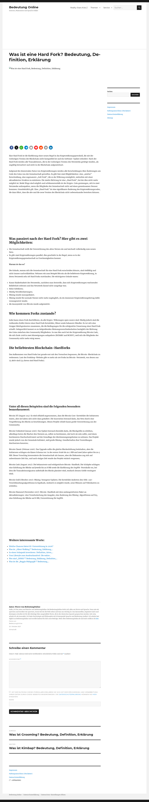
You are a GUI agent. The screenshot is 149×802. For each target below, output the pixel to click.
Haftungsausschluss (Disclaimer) (21, 774)
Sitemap (110, 118)
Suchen (109, 91)
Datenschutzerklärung (70, 694)
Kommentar (15, 659)
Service (106, 8)
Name (11, 700)
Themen (94, 8)
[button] (11, 147)
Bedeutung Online (23, 7)
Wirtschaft (12, 629)
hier (97, 619)
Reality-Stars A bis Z (78, 8)
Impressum (13, 770)
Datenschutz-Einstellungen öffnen (53, 795)
